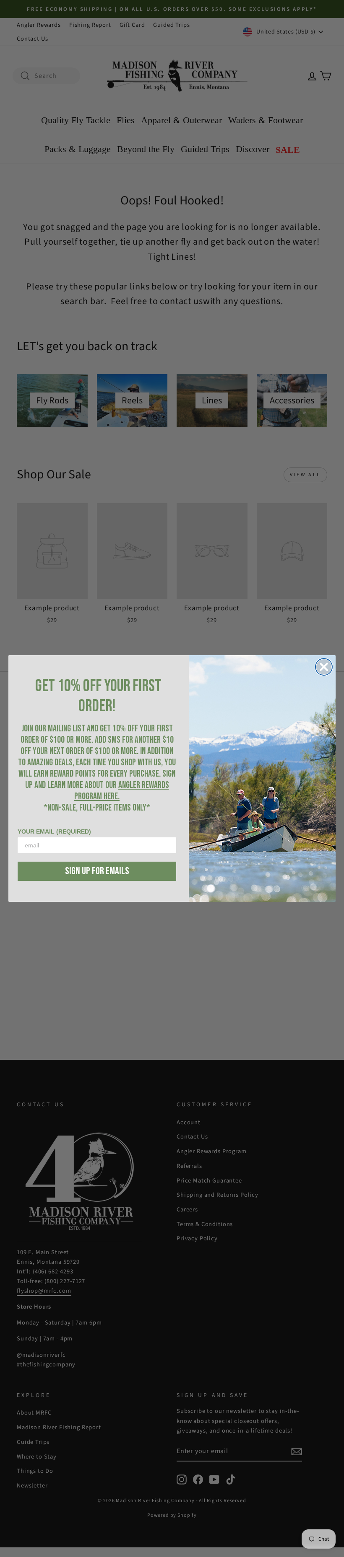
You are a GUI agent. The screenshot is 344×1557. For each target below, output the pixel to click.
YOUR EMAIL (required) (54, 831)
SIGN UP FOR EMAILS (97, 871)
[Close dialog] (323, 666)
